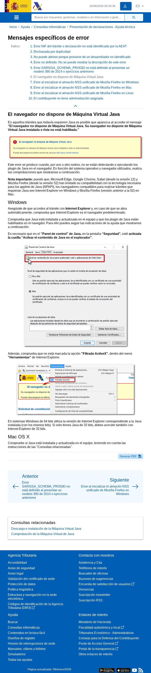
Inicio (13, 27)
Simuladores (17, 654)
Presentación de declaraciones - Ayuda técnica (102, 27)
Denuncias (86, 589)
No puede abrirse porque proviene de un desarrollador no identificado (82, 57)
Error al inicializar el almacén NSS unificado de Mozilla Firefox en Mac (83, 87)
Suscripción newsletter (94, 594)
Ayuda (25, 27)
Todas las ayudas (20, 659)
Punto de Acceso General (96, 643)
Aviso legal (15, 573)
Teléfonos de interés (93, 568)
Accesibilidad (17, 562)
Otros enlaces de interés (95, 654)
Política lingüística (20, 589)
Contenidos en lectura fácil (26, 633)
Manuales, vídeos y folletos (27, 649)
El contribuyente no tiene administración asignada (68, 98)
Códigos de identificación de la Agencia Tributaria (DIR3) (35, 605)
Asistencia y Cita (90, 562)
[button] (139, 6)
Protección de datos (22, 584)
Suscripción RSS (91, 600)
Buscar (13, 622)
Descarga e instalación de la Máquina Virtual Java (46, 528)
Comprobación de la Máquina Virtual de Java (42, 534)
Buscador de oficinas (93, 573)
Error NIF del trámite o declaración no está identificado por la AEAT (80, 46)
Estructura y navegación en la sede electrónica (32, 596)
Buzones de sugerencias (96, 578)
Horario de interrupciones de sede (31, 643)
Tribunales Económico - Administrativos (106, 633)
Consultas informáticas (50, 27)
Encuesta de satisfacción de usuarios (105, 584)
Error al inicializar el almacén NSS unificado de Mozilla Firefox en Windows (86, 82)
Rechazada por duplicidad (52, 51)
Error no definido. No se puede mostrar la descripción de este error (80, 62)
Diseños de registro (21, 638)
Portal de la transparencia (96, 649)
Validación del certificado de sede (31, 578)
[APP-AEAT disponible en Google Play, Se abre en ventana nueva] (107, 670)
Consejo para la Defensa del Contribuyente (109, 638)
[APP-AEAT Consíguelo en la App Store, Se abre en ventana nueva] (123, 670)
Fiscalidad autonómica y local (99, 627)
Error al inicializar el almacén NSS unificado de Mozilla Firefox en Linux (84, 93)
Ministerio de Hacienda (95, 622)
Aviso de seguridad (21, 568)
